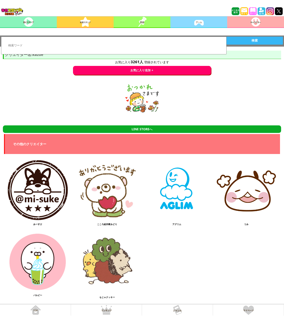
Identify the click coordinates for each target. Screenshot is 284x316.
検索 (255, 40)
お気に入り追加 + (141, 70)
